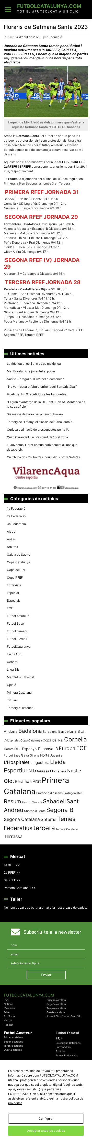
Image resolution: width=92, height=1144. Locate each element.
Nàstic (74, 770)
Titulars (44, 330)
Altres (11, 531)
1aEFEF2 (63, 162)
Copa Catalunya (18, 562)
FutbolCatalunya (19, 646)
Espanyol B (48, 749)
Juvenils (56, 755)
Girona (34, 755)
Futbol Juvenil (17, 639)
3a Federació (16, 524)
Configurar (46, 1118)
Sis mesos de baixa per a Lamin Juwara (35, 414)
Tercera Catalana (67, 829)
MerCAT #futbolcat (20, 677)
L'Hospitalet (17, 762)
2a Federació (16, 516)
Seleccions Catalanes (68, 1043)
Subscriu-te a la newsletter (52, 932)
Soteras (48, 819)
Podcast (8, 1024)
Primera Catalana (19, 692)
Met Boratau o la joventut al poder (31, 371)
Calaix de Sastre (18, 554)
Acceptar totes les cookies (46, 1130)
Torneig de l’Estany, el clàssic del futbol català (39, 422)
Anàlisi (11, 539)
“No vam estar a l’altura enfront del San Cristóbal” (42, 386)
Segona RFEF (13, 335)
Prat (36, 781)
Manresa (42, 771)
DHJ (17, 749)
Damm (9, 749)
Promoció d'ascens (49, 793)
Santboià (30, 811)
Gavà (25, 755)
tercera (44, 828)
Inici (6, 1000)
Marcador (9, 1008)
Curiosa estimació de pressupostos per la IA (38, 429)
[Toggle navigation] (8, 9)
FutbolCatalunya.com (49, 6)
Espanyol (29, 749)
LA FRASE (14, 654)
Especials (13, 600)
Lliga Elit (13, 669)
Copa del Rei (16, 570)
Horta (44, 755)
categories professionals (21, 140)
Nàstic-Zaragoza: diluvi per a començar (35, 379)
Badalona (30, 731)
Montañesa (58, 771)
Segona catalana (56, 1004)
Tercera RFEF (34, 335)
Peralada (23, 781)
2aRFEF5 (10, 166)
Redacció (55, 37)
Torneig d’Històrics (20, 708)
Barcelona (50, 732)
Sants (41, 811)
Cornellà (75, 739)
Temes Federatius (66, 1055)
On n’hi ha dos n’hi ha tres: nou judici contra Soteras (44, 457)
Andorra (11, 731)
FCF (10, 608)
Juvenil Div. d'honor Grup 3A (63, 1016)
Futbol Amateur (18, 616)
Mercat (8, 1020)
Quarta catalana (56, 1012)
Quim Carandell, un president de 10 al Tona (37, 437)
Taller (7, 1012)
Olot (9, 781)
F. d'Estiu (9, 1016)
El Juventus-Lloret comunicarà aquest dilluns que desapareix (42, 447)
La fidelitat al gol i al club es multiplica (34, 363)
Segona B (59, 810)
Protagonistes (73, 793)
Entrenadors (63, 1047)
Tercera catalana (56, 1008)
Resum (12, 801)
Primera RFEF (73, 330)
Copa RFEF (15, 577)
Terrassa (13, 836)
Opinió (11, 685)
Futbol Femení (17, 631)
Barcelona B (69, 731)
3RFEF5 (25, 166)
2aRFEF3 (78, 162)
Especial (13, 593)
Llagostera (39, 762)
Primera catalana (56, 1000)
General (12, 662)
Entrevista (14, 585)
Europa (67, 748)
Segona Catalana (22, 819)
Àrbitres (12, 547)
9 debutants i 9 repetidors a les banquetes (36, 394)
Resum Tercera (32, 802)
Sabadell (10, 199)
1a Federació (28, 330)
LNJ (30, 770)
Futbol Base (15, 623)
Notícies (8, 1004)
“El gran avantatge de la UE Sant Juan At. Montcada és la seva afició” (46, 404)
